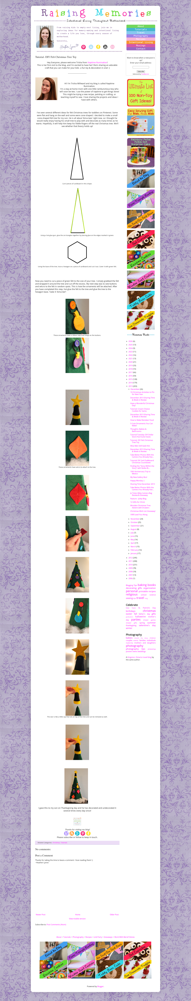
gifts (140, 587)
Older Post (114, 914)
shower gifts (131, 623)
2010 (131, 564)
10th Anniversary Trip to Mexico (140, 472)
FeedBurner (145, 74)
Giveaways (108, 937)
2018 (131, 369)
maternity (129, 643)
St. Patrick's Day (147, 608)
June (133, 536)
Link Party (98, 937)
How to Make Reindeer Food (142, 420)
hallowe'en (140, 616)
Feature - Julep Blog (138, 498)
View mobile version (77, 918)
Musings (140, 45)
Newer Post (40, 914)
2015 (131, 379)
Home (77, 914)
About (141, 26)
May (133, 539)
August (134, 529)
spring (142, 623)
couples (129, 640)
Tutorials (64, 843)
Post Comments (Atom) (56, 924)
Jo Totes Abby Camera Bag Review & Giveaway (141, 494)
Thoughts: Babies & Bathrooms (138, 430)
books (152, 585)
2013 (131, 386)
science (153, 595)
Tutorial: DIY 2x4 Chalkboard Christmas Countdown (142, 461)
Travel (141, 32)
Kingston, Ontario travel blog (139, 657)
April (133, 543)
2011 (131, 561)
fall (135, 613)
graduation (129, 617)
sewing (129, 598)
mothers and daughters (145, 643)
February (135, 550)
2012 (131, 557)
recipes (152, 591)
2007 (131, 575)
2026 (131, 341)
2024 (131, 348)
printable (143, 591)
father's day (144, 614)
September (135, 526)
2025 (131, 344)
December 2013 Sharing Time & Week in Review (142, 398)
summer (151, 622)
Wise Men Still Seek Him (140, 446)
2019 (131, 365)
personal (132, 591)
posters (129, 651)
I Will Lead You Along (138, 514)
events (135, 640)
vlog (146, 598)
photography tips (135, 648)
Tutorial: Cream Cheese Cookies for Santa (140, 410)
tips (134, 598)
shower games (149, 620)
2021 (131, 358)
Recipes (140, 39)
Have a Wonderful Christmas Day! (142, 404)
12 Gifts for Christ (137, 502)
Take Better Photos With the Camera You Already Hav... (142, 456)
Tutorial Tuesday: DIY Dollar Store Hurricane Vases (141, 435)
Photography (141, 36)
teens (135, 651)
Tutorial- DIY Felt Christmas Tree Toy (141, 441)
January (134, 553)
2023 (131, 351)
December (135, 389)
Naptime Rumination (97, 62)
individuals (151, 640)
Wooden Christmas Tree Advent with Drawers (140, 506)
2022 (131, 355)
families (142, 640)
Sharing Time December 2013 (142, 484)
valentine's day (147, 625)
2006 (131, 578)
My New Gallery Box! (138, 477)
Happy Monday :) (137, 480)
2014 (131, 382)
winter (129, 628)
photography (134, 646)
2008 (131, 571)
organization (149, 587)
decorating (131, 587)
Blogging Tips (131, 585)
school (143, 595)
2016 (131, 376)
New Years (131, 608)
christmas (56, 843)
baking (142, 585)
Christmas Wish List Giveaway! (142, 511)
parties (135, 619)
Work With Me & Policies (124, 937)
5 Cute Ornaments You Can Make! (141, 424)
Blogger (100, 986)
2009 (131, 568)
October (134, 522)
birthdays (130, 610)
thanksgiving (131, 625)
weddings (142, 651)
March (133, 546)
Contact (140, 48)
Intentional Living (141, 42)
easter (129, 613)
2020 (131, 362)
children (153, 638)
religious (132, 594)
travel (140, 598)
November (135, 519)
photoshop (152, 649)
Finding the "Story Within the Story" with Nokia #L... (142, 467)
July (132, 532)
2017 (131, 372)
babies (129, 637)
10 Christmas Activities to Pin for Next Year (142, 393)
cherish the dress (141, 638)
